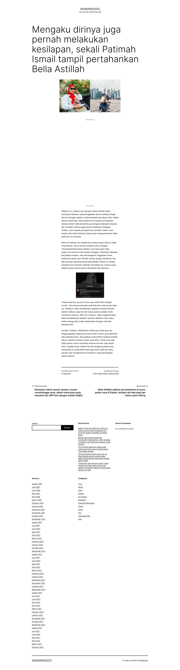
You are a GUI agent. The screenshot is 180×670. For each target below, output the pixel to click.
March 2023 (37, 609)
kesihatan (82, 500)
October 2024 (37, 548)
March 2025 (37, 538)
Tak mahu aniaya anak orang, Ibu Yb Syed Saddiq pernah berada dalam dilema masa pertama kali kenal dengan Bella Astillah (94, 457)
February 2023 (38, 612)
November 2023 (38, 583)
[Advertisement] (90, 134)
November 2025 (38, 513)
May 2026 (36, 494)
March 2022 (37, 644)
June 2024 (36, 561)
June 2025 (36, 529)
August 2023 (37, 593)
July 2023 (36, 596)
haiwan (81, 494)
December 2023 (38, 580)
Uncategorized (84, 516)
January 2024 (37, 577)
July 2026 (36, 487)
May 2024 (36, 564)
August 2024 (37, 554)
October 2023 (37, 586)
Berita (80, 487)
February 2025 (38, 542)
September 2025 (38, 519)
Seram (80, 506)
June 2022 (36, 634)
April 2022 (36, 641)
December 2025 (38, 510)
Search (35, 423)
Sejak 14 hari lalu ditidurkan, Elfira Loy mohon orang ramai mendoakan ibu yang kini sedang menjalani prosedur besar (93, 431)
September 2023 (38, 590)
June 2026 (36, 490)
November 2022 (38, 618)
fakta (80, 490)
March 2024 (37, 570)
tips (79, 513)
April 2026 (36, 497)
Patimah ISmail (113, 373)
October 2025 (37, 516)
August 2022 (37, 628)
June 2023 (36, 599)
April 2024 (36, 567)
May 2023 (36, 602)
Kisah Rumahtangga (86, 503)
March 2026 (37, 500)
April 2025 (36, 535)
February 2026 (38, 503)
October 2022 (37, 622)
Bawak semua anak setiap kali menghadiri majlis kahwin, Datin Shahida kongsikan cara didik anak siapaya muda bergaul (94, 441)
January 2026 (37, 506)
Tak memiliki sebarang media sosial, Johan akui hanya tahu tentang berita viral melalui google (93, 449)
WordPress (143, 660)
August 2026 (37, 484)
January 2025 (37, 545)
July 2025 (36, 526)
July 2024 (36, 558)
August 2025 (37, 522)
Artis (117, 371)
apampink (67, 373)
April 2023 (36, 606)
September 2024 (38, 551)
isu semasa (82, 497)
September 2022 (38, 625)
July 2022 (36, 631)
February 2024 (38, 574)
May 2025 (36, 532)
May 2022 (36, 638)
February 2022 (38, 647)
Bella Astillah (102, 373)
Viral (80, 519)
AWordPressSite (90, 8)
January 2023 (37, 615)
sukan (80, 510)
